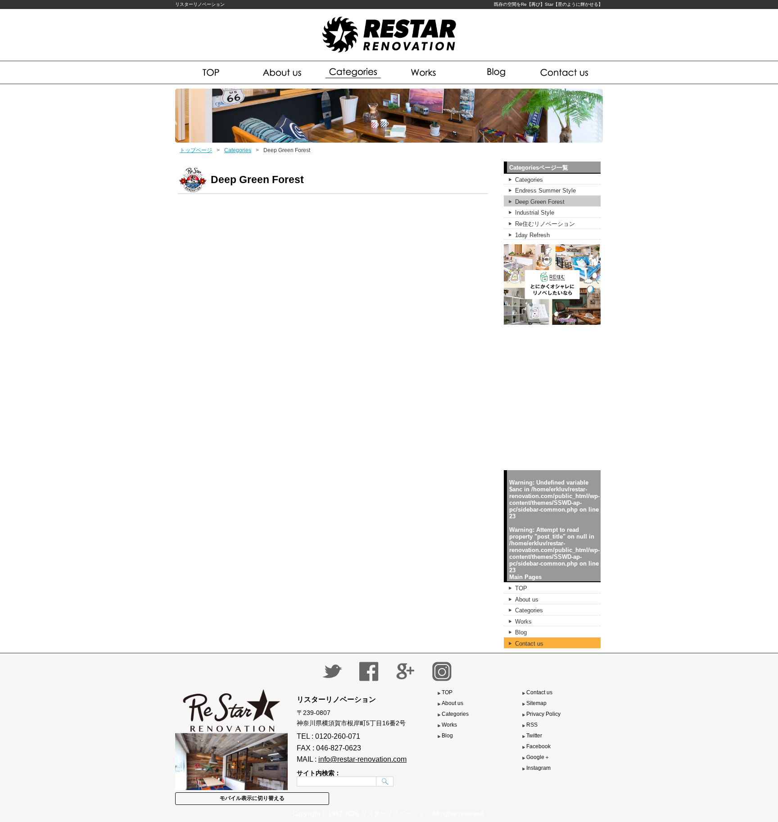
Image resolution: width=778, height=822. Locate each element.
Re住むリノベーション (545, 223)
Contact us (566, 72)
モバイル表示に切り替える (252, 798)
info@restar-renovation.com (362, 759)
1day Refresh (532, 235)
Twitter (534, 735)
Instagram (538, 768)
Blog (495, 72)
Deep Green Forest (540, 201)
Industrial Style (534, 212)
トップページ (196, 150)
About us (282, 72)
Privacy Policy (543, 714)
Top (211, 72)
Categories (353, 72)
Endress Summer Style (545, 190)
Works (424, 72)
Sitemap (536, 703)
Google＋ (538, 757)
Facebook (538, 746)
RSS (532, 725)
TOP (521, 588)
